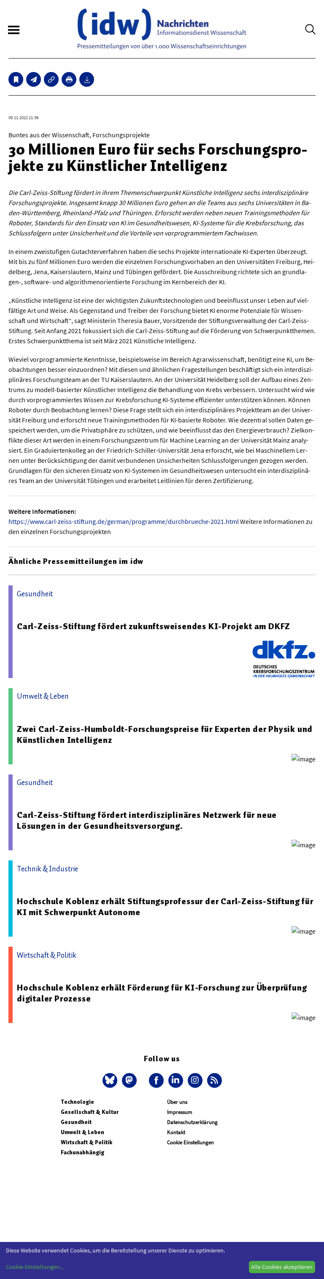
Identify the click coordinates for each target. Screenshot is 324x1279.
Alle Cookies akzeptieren (282, 1267)
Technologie (77, 1102)
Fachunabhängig (82, 1152)
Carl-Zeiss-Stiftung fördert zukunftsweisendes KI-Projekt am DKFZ (153, 626)
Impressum (179, 1112)
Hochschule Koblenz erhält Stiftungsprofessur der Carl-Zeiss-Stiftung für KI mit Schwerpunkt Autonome (165, 907)
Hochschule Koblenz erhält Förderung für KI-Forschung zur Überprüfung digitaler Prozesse (162, 993)
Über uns (177, 1101)
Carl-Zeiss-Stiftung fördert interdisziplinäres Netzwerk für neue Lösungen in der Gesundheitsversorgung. (147, 820)
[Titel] (15, 79)
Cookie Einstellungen (190, 1142)
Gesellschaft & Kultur (90, 1112)
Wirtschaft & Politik (86, 1142)
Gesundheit (76, 1122)
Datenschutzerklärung (192, 1122)
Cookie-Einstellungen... (34, 1267)
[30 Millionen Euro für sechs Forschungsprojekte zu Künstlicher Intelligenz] (33, 79)
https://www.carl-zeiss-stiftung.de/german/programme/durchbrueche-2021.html (123, 521)
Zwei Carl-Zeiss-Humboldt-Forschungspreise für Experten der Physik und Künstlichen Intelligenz (165, 734)
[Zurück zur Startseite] (162, 29)
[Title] (51, 79)
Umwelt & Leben (82, 1132)
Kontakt (176, 1132)
